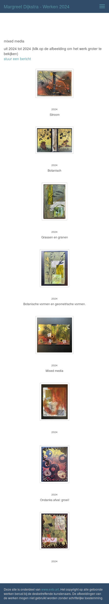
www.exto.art (50, 589)
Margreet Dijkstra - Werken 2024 (36, 6)
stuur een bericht (17, 58)
